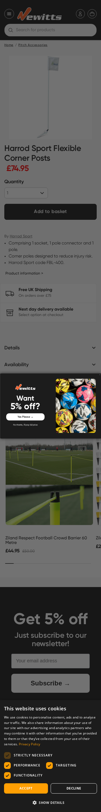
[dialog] (50, 756)
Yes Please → (25, 416)
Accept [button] (25, 788)
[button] (50, 802)
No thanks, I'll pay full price (25, 425)
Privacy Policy (29, 744)
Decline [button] (74, 788)
